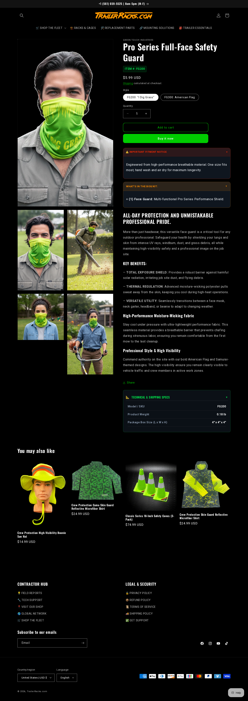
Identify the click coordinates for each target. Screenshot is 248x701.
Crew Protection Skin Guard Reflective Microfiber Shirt (204, 516)
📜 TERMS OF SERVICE (141, 606)
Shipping (128, 83)
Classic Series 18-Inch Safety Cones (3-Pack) (150, 517)
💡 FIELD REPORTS (29, 593)
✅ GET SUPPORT (137, 620)
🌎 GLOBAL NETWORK (31, 613)
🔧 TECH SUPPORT (29, 599)
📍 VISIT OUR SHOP (30, 606)
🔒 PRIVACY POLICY (139, 593)
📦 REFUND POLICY (138, 599)
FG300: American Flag (179, 97)
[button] (21, 15)
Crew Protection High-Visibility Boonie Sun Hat (41, 534)
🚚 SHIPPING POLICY (139, 613)
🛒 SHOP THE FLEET (30, 620)
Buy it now (166, 138)
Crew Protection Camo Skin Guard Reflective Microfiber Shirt (92, 506)
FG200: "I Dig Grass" (140, 97)
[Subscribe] (82, 643)
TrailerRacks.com (37, 691)
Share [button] (131, 382)
